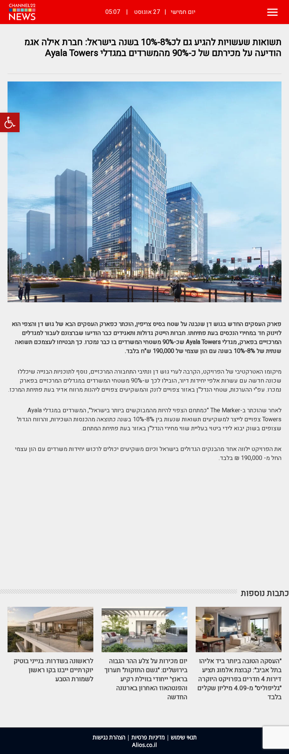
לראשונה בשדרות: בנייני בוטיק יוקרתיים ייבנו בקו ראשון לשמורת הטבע (53, 670)
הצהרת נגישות (109, 737)
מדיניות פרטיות (148, 737)
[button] (10, 122)
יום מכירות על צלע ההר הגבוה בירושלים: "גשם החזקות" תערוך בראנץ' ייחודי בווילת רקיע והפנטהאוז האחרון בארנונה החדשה (146, 679)
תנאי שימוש (184, 737)
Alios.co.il (144, 744)
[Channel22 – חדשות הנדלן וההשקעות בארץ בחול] (22, 12)
